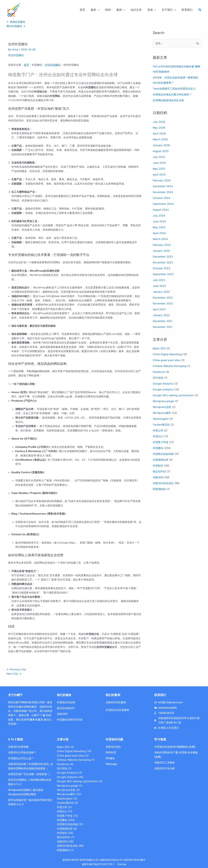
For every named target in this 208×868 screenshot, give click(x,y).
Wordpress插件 (162, 412)
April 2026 (159, 133)
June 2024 (159, 221)
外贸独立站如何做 (163, 453)
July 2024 (159, 215)
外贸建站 (158, 448)
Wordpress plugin (163, 401)
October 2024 (161, 198)
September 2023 (163, 274)
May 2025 (159, 168)
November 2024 (163, 192)
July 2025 (159, 157)
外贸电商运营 (160, 459)
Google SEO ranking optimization (173, 395)
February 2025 (162, 180)
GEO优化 (158, 377)
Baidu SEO (159, 348)
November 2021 (162, 327)
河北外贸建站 (16, 55)
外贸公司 (158, 430)
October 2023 (161, 268)
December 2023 (163, 256)
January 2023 (161, 291)
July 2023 (159, 280)
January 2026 (161, 145)
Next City (13, 673)
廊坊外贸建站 (15, 26)
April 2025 (159, 174)
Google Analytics (163, 383)
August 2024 (161, 209)
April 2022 (159, 309)
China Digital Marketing (167, 354)
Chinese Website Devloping (169, 366)
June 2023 (159, 285)
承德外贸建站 (15, 21)
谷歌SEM (158, 477)
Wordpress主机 (162, 407)
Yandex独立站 (161, 424)
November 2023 (163, 262)
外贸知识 (158, 465)
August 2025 (161, 151)
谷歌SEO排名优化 (163, 483)
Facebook (159, 371)
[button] (97, 9)
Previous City (16, 669)
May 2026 (159, 127)
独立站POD (159, 471)
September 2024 (163, 203)
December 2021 (162, 321)
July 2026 (159, 121)
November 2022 (163, 303)
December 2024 (163, 186)
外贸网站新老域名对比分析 (168, 100)
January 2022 (161, 315)
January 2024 (161, 250)
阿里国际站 (159, 489)
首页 (26, 64)
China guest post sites (166, 360)
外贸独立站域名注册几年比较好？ (172, 94)
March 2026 (160, 139)
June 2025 (159, 162)
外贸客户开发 (160, 442)
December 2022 (163, 297)
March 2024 (160, 239)
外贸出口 (158, 436)
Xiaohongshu (161, 418)
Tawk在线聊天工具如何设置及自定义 (174, 88)
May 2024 (159, 227)
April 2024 (159, 233)
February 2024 (162, 244)
